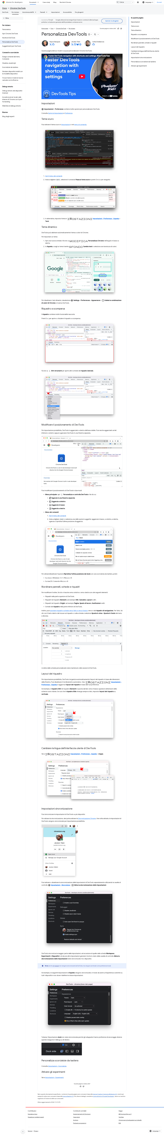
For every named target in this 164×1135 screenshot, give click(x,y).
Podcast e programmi (79, 1123)
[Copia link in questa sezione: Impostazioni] (56, 104)
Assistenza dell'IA (28, 12)
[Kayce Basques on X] (51, 45)
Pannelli (42, 12)
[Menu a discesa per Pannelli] (47, 12)
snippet (56, 966)
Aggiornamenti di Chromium (82, 1114)
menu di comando (80, 125)
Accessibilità (67, 12)
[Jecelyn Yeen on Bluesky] (78, 45)
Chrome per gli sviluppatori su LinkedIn (130, 1120)
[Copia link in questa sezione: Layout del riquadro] (64, 674)
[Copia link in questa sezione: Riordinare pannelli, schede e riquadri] (82, 587)
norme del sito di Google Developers (103, 1096)
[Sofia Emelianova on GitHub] (93, 45)
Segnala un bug (32, 1114)
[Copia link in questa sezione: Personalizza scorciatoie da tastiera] (80, 1061)
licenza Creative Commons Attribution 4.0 (105, 1094)
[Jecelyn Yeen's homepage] (80, 45)
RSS (120, 1123)
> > (106, 219)
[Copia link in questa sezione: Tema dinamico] (59, 227)
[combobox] (125, 2)
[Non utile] (121, 28)
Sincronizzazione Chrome (87, 818)
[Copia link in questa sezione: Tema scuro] (55, 119)
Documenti (32, 2)
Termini (30, 1131)
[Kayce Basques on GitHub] (53, 45)
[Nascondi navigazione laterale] (23, 1131)
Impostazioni (55, 12)
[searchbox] (12, 18)
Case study (46, 2)
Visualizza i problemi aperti (36, 1117)
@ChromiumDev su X (125, 1114)
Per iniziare (15, 12)
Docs (4, 8)
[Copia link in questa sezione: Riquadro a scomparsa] (67, 309)
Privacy (36, 1131)
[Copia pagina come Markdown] (95, 34)
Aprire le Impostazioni (55, 113)
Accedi (159, 2)
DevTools (5, 12)
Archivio (75, 1120)
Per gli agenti (79, 12)
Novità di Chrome (65, 2)
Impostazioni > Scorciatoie (57, 1066)
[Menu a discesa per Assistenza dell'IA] (36, 12)
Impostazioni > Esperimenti (54, 1078)
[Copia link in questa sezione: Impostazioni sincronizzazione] (74, 809)
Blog (54, 2)
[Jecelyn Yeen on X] (72, 45)
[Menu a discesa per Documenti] (38, 2)
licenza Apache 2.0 (68, 1096)
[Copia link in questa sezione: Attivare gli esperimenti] (67, 1072)
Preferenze (68, 113)
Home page (44, 28)
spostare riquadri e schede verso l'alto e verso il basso (69, 611)
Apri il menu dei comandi (53, 176)
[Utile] (118, 28)
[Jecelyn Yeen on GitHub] (75, 45)
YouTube (121, 1117)
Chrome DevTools (18, 8)
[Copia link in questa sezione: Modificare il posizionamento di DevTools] (86, 425)
